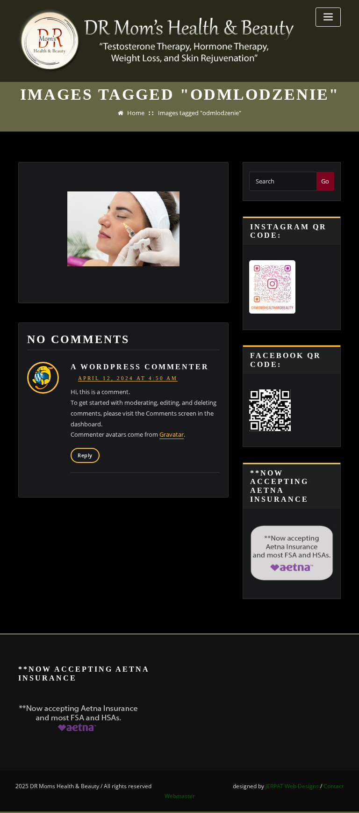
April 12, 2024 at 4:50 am (128, 378)
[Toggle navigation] (328, 17)
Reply (85, 455)
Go (325, 181)
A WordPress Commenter (140, 367)
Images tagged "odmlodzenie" (199, 113)
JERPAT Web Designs (292, 786)
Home (135, 113)
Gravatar (171, 434)
